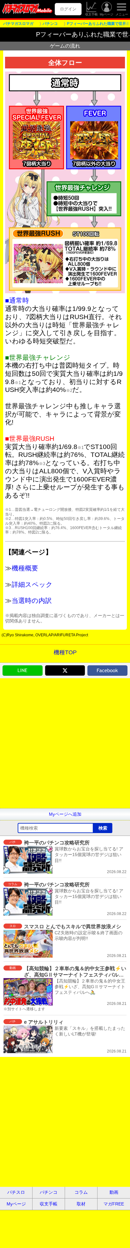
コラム (81, 1192)
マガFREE (113, 1203)
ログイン (68, 9)
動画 (113, 1192)
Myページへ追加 (65, 814)
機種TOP (65, 652)
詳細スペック (32, 584)
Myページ (106, 14)
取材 (81, 1203)
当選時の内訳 (32, 600)
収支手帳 (91, 14)
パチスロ (16, 1192)
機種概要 (25, 568)
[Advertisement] (65, 743)
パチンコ (48, 1192)
